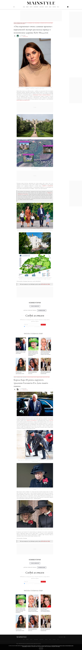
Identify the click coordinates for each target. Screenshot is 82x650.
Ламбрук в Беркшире (47, 185)
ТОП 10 (58, 639)
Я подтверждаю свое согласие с (34, 326)
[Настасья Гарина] (18, 35)
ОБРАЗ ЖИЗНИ (41, 639)
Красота (31, 639)
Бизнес (50, 639)
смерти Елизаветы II (31, 420)
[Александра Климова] (18, 389)
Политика (54, 639)
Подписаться (43, 324)
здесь (59, 646)
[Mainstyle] (41, 3)
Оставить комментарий (35, 306)
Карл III (51, 420)
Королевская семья (25, 36)
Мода (24, 639)
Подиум (27, 639)
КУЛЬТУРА (46, 639)
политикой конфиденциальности (38, 326)
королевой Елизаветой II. (23, 100)
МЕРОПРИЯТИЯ (36, 639)
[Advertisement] (75, 90)
